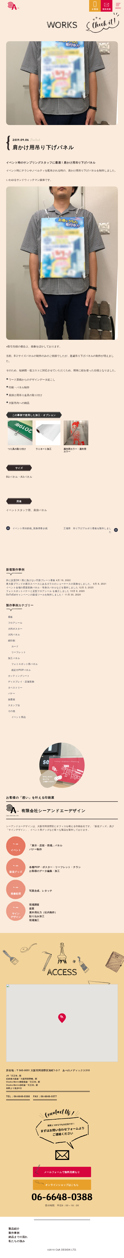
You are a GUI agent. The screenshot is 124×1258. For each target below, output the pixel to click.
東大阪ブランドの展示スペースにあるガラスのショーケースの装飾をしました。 (49, 583)
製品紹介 (14, 1228)
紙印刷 (11, 640)
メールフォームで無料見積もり (62, 1172)
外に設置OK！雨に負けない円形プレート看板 (30, 580)
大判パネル (14, 634)
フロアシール (15, 622)
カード (15, 646)
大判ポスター (15, 628)
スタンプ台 (14, 705)
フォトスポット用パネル (24, 663)
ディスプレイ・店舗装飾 (21, 681)
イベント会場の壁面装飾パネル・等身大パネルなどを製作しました (42, 587)
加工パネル (14, 658)
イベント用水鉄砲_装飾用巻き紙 (30, 528)
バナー (11, 693)
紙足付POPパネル (21, 669)
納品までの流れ (18, 1237)
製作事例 (14, 1233)
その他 (11, 711)
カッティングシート (19, 675)
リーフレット (18, 652)
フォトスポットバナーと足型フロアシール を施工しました (37, 591)
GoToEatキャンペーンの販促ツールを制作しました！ (35, 594)
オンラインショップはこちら (62, 1185)
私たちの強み (17, 1241)
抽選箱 (11, 699)
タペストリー (15, 687)
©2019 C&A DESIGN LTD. (62, 1249)
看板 (10, 616)
